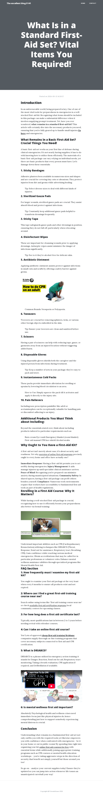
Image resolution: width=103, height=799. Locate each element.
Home (83, 3)
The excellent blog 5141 (19, 3)
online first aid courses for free (54, 747)
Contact (92, 3)
